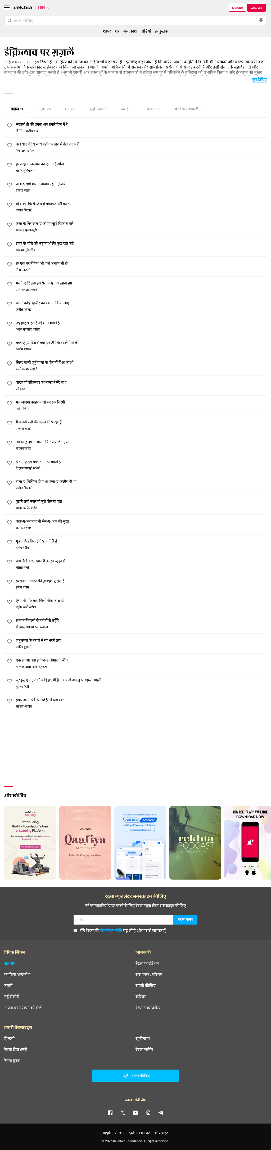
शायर (107, 30)
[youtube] (135, 1112)
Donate (237, 8)
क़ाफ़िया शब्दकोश (17, 974)
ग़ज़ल (17, 109)
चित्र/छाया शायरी (187, 109)
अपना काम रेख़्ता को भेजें (23, 1008)
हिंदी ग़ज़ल (97, 109)
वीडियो (146, 30)
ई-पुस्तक (161, 30)
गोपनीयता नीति (111, 930)
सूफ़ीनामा (143, 1038)
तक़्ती (8, 985)
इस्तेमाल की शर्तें (139, 1132)
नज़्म (44, 109)
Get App (257, 8)
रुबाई (126, 109)
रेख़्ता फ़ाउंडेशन (147, 963)
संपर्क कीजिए (146, 985)
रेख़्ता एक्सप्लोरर (148, 1008)
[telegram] (161, 1112)
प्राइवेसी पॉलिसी (114, 1132)
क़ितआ (153, 109)
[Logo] (23, 8)
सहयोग (9, 963)
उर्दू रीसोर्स (11, 996)
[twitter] (123, 1112)
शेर (70, 109)
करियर (141, 996)
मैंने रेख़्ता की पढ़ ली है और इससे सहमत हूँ (123, 930)
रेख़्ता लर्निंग (144, 1049)
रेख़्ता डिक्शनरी (15, 1049)
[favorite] (9, 126)
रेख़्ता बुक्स (12, 1060)
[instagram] (148, 1112)
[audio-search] (261, 20)
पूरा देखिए (259, 79)
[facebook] (110, 1112)
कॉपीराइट (161, 1132)
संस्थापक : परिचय (149, 974)
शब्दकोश (130, 30)
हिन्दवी (9, 1038)
